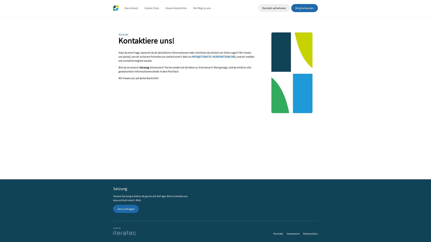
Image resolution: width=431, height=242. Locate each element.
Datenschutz (310, 233)
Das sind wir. (131, 8)
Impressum (293, 233)
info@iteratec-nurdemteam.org (214, 56)
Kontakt (278, 233)
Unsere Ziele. (151, 8)
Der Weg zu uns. (202, 8)
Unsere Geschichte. (176, 8)
